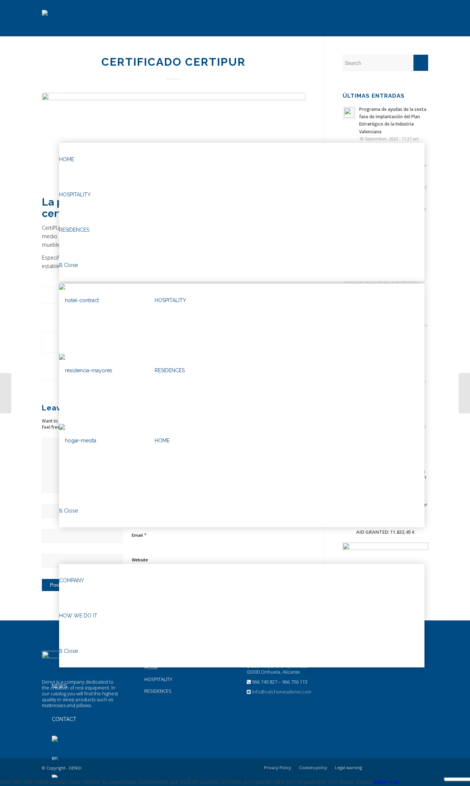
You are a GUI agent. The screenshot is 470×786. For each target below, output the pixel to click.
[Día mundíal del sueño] (5, 393)
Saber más (387, 781)
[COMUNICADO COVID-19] (464, 393)
